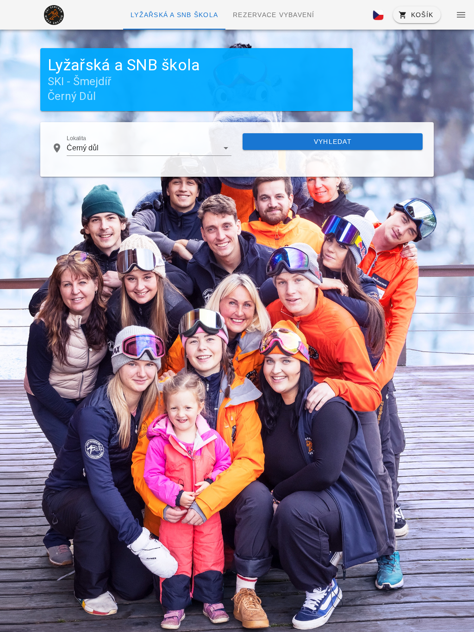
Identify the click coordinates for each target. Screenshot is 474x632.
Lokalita (76, 139)
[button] (378, 15)
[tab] (174, 15)
